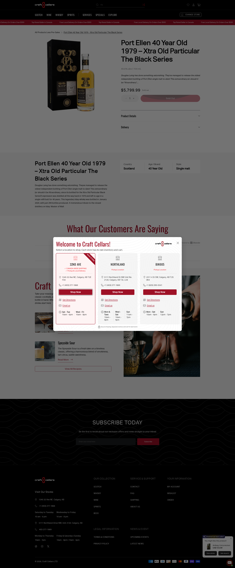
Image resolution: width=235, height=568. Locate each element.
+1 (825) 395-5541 (154, 285)
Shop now (75, 292)
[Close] (177, 242)
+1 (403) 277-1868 (70, 285)
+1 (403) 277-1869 (112, 285)
